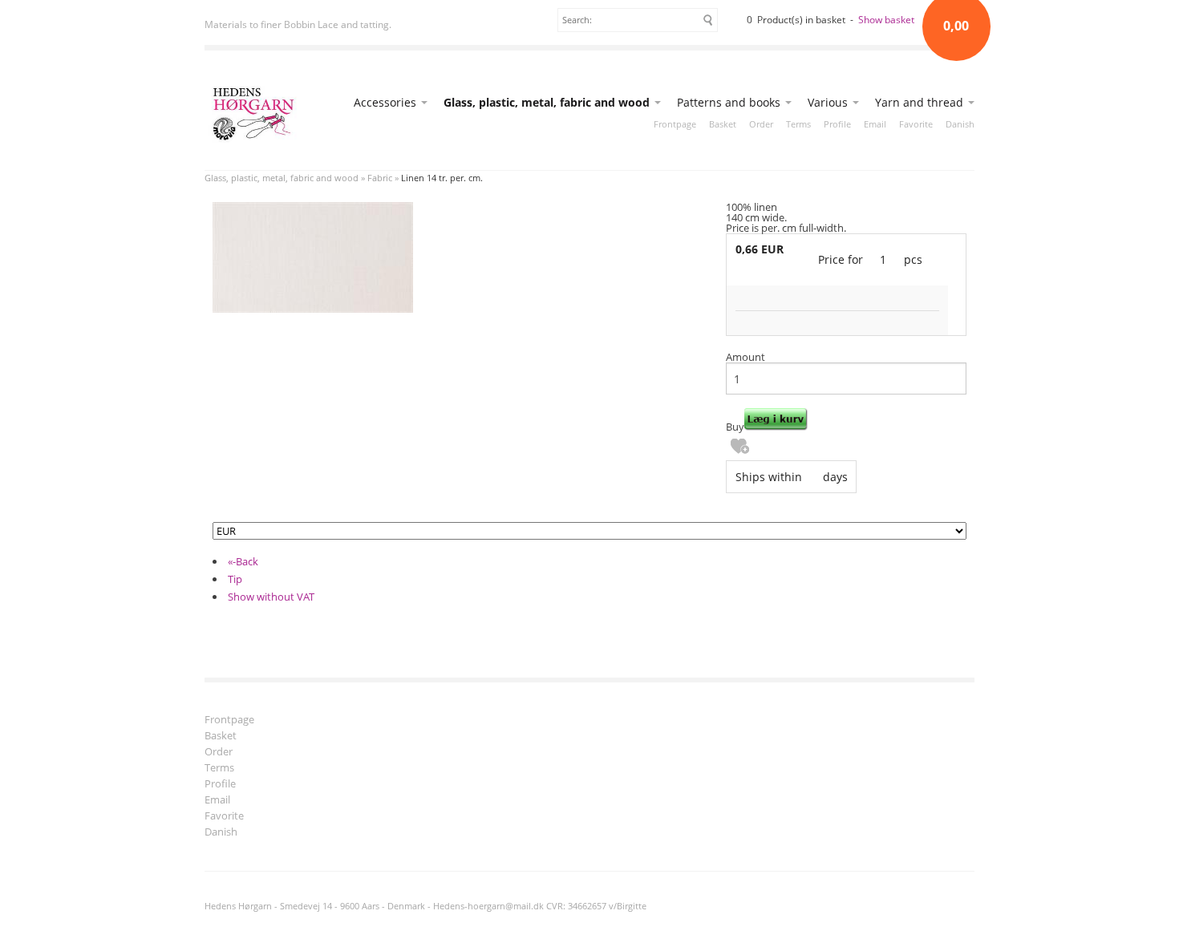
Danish (960, 124)
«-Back (243, 561)
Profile (837, 124)
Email (875, 124)
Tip (235, 579)
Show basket (886, 19)
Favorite (916, 124)
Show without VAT (271, 596)
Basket (722, 124)
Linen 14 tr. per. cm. (442, 178)
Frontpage (675, 124)
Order (761, 124)
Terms (798, 124)
